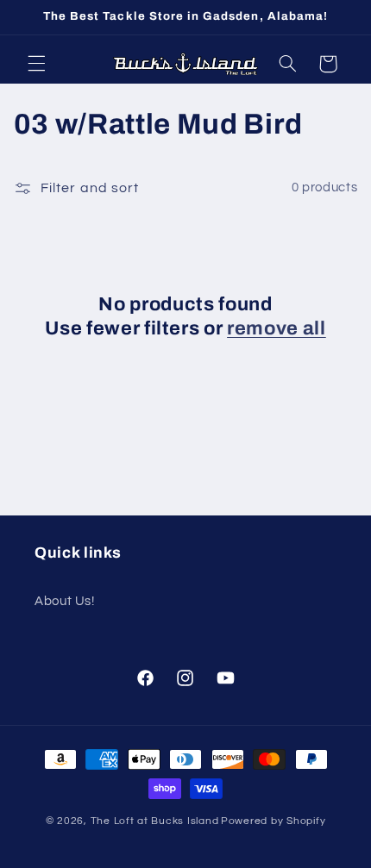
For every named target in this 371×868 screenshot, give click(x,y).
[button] (36, 64)
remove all (276, 328)
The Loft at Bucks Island (155, 821)
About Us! (65, 601)
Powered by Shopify (273, 821)
